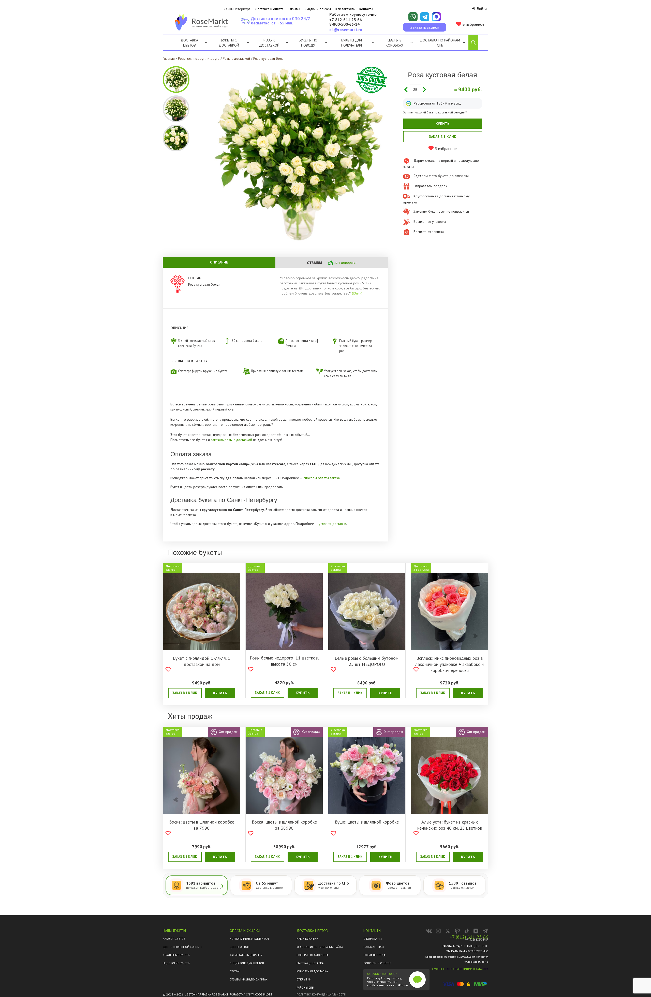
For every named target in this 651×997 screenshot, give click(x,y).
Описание (219, 262)
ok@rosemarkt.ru (345, 29)
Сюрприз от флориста (312, 955)
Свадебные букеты (176, 955)
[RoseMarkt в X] (448, 931)
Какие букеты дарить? (246, 955)
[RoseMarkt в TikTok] (466, 931)
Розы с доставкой (269, 43)
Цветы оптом (239, 947)
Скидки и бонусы (318, 9)
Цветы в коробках (394, 43)
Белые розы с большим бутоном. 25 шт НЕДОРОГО (367, 661)
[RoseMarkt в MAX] (438, 931)
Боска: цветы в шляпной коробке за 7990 (201, 825)
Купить (442, 123)
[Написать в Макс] (436, 16)
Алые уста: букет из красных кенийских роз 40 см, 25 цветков (449, 825)
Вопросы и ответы (377, 963)
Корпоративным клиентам (249, 939)
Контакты (366, 9)
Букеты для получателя (351, 43)
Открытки (304, 979)
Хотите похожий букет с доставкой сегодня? (435, 112)
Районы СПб (305, 987)
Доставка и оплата (269, 9)
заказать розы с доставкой (232, 439)
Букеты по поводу (308, 43)
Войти (481, 9)
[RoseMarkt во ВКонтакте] (429, 931)
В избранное (472, 24)
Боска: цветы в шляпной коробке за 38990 (284, 825)
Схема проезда (374, 955)
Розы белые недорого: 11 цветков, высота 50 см (284, 661)
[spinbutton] (415, 89)
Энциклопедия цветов (247, 963)
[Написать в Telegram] (424, 16)
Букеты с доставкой (229, 43)
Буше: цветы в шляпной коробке (367, 822)
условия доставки (332, 523)
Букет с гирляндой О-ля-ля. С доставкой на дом (201, 661)
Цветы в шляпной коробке (182, 947)
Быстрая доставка (310, 963)
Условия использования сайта (320, 947)
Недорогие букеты (176, 963)
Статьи (235, 971)
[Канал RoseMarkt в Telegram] (485, 931)
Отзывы (294, 9)
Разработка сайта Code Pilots (251, 994)
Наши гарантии (307, 939)
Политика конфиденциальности (321, 994)
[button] (424, 89)
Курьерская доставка (312, 971)
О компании (372, 939)
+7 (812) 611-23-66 (469, 937)
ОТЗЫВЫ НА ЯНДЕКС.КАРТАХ (249, 979)
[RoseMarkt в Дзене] (476, 931)
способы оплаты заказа (322, 478)
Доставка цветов (189, 43)
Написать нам (373, 947)
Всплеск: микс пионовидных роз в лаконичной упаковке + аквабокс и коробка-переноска (449, 664)
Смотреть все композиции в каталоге (460, 969)
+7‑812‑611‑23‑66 (345, 20)
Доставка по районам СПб (440, 43)
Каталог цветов (174, 939)
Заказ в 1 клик (442, 136)
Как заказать (344, 9)
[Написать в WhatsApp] (413, 16)
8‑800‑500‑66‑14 (344, 24)
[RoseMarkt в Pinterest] (457, 931)
